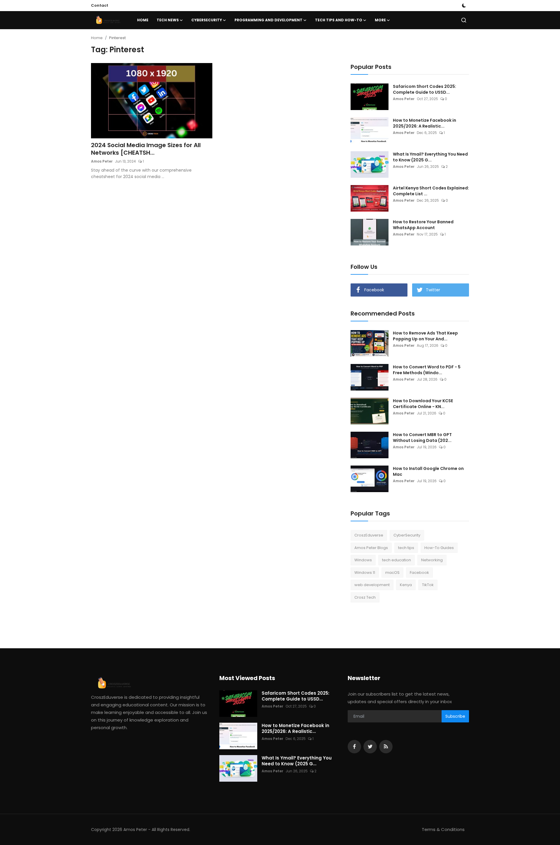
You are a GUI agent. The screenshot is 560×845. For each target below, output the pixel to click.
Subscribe (455, 716)
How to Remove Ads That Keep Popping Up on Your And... (425, 336)
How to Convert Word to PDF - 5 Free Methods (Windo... (427, 370)
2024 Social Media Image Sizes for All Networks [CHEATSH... (146, 148)
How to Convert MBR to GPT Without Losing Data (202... (422, 437)
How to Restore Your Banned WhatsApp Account (423, 225)
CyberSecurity (406, 535)
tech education (396, 560)
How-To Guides (439, 547)
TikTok (428, 585)
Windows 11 (364, 572)
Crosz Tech (365, 597)
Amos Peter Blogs (371, 547)
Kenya (406, 585)
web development (372, 585)
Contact (99, 5)
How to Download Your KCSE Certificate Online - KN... (423, 404)
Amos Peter (102, 161)
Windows (363, 560)
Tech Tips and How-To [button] (338, 20)
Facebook (419, 572)
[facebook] (354, 746)
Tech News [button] (168, 20)
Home (142, 20)
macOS (392, 572)
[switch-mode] (464, 6)
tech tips (406, 547)
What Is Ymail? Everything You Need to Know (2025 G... (430, 157)
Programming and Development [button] (268, 20)
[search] (464, 20)
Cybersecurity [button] (206, 20)
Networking (432, 560)
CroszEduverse (368, 535)
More (380, 20)
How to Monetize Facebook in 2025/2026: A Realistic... (424, 123)
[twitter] (370, 746)
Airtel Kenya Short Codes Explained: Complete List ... (431, 191)
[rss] (386, 746)
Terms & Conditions (443, 829)
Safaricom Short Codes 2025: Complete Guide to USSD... (424, 89)
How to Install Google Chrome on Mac (428, 471)
